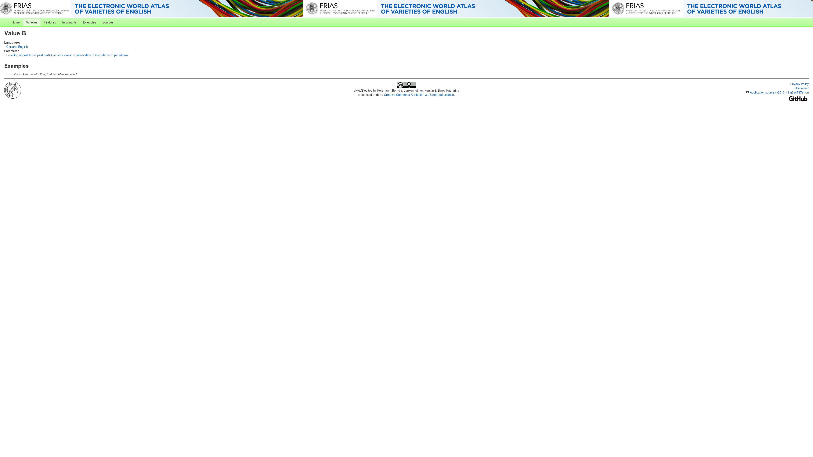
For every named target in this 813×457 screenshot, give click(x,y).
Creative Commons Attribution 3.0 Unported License (419, 94)
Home (16, 22)
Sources (107, 22)
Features (50, 22)
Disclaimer (802, 88)
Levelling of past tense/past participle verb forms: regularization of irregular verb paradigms (67, 55)
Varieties (31, 22)
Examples (89, 22)
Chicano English (17, 46)
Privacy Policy (799, 84)
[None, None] (12, 90)
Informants (69, 22)
